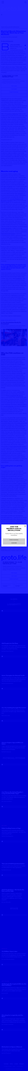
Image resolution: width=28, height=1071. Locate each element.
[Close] (25, 526)
